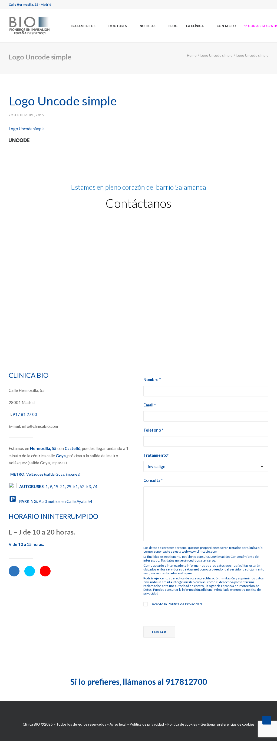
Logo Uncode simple (216, 55)
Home (191, 55)
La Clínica (195, 26)
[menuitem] (85, 25)
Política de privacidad (147, 724)
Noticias (148, 26)
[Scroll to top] (266, 719)
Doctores (117, 26)
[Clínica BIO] (30, 25)
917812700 (186, 681)
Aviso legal (118, 724)
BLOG (173, 26)
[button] (14, 571)
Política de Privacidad (185, 604)
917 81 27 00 (25, 414)
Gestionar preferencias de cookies (227, 724)
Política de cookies (182, 724)
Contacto (226, 26)
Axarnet (193, 569)
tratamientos (83, 26)
